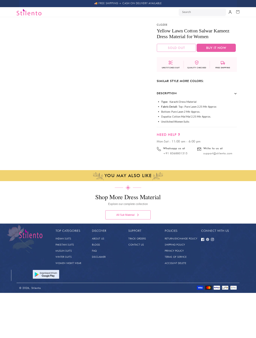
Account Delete (175, 263)
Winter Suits (64, 256)
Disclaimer (99, 256)
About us (98, 238)
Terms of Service (176, 256)
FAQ (94, 250)
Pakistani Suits (65, 244)
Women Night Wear (68, 263)
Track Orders (137, 238)
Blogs (96, 244)
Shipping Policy (175, 244)
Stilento (36, 288)
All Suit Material (125, 214)
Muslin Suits (64, 250)
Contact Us (136, 244)
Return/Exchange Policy (181, 238)
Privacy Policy (174, 250)
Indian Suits (63, 238)
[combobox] (202, 12)
